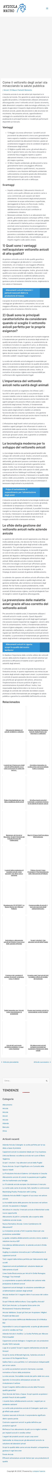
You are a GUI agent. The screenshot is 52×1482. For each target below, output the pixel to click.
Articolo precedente (10, 1062)
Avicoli (6, 90)
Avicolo (5, 1120)
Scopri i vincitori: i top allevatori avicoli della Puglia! (22, 1163)
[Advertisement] (26, 44)
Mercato (6, 1127)
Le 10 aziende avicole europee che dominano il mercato (24, 1184)
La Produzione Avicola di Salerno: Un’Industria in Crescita (25, 1173)
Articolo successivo (42, 1062)
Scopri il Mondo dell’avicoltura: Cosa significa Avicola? (23, 1302)
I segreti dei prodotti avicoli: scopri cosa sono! (20, 1436)
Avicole (5, 1112)
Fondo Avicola (8, 1454)
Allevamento (7, 1105)
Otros (5, 1131)
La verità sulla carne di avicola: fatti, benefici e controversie (26, 1188)
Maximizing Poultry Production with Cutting (19, 1192)
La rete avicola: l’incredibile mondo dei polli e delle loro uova (26, 1376)
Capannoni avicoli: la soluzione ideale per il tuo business (24, 1152)
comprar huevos (38, 1471)
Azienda (6, 1123)
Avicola (5, 1108)
